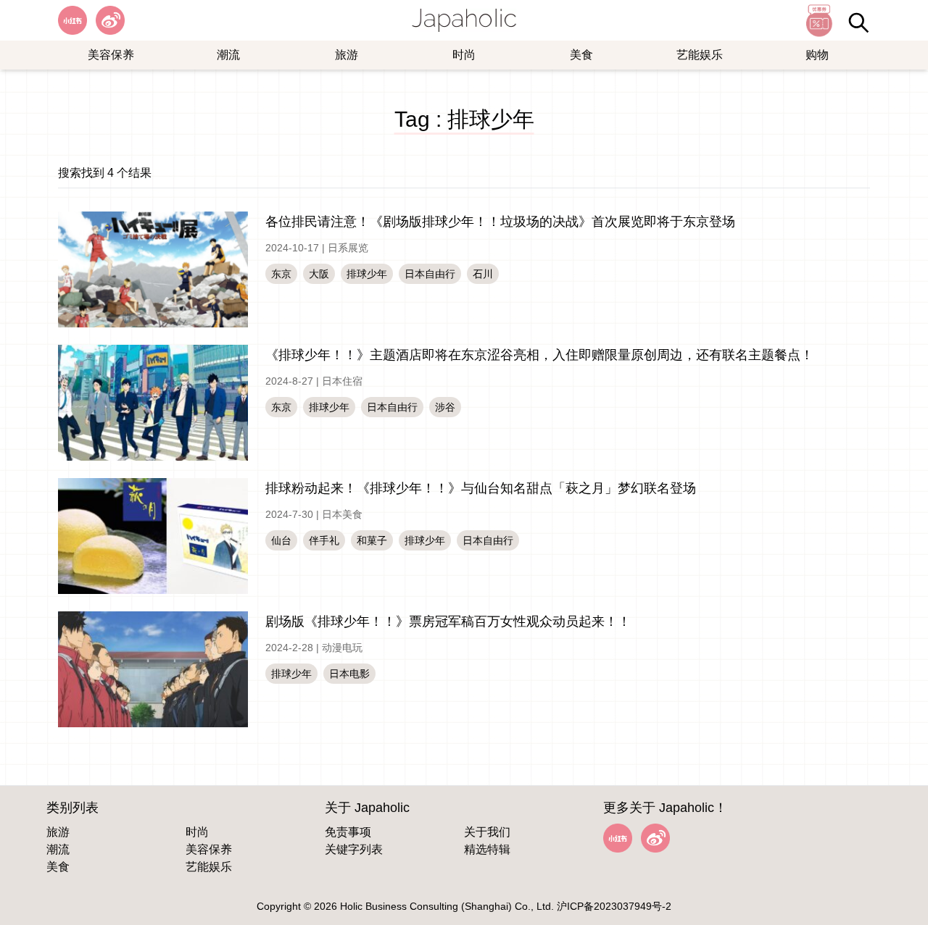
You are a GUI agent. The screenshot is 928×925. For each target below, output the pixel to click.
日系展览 (348, 248)
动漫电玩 (342, 647)
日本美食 (342, 514)
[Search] (858, 22)
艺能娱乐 (699, 55)
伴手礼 (324, 540)
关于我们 (487, 832)
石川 (483, 274)
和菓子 (372, 540)
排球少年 (367, 274)
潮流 (228, 55)
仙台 (281, 540)
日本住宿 (342, 381)
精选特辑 (487, 849)
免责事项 (348, 832)
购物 (817, 55)
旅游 (346, 55)
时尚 (464, 55)
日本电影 (349, 673)
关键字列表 (354, 849)
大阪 (319, 274)
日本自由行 (430, 274)
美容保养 (111, 55)
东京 (281, 274)
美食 (581, 55)
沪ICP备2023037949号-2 (614, 906)
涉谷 (445, 407)
